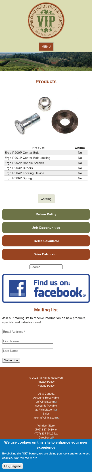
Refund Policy (46, 385)
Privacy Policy (46, 381)
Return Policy (46, 214)
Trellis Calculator (46, 241)
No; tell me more (25, 458)
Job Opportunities (46, 227)
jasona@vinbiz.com (46, 417)
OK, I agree (12, 466)
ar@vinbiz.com (46, 401)
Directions (46, 437)
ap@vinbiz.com (46, 409)
